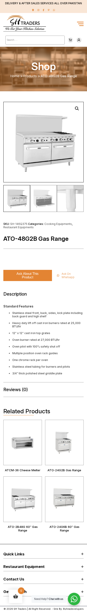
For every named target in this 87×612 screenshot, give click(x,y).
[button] (77, 108)
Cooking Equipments (58, 224)
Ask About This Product (28, 275)
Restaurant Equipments (18, 227)
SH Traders (20, 609)
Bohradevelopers (73, 609)
